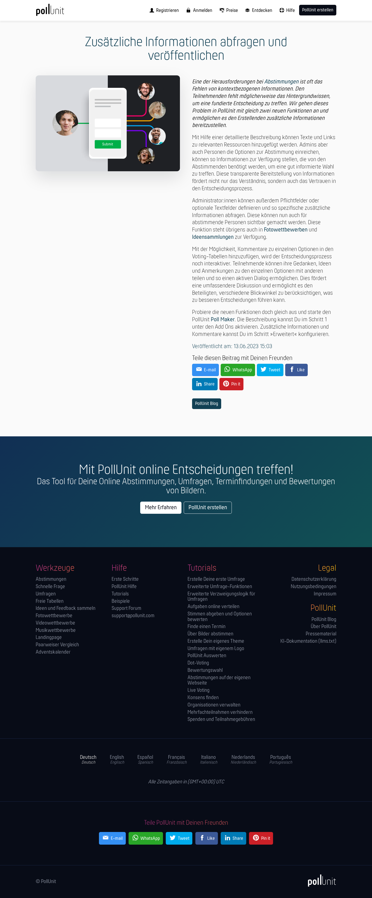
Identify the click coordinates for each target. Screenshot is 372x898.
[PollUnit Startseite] (58, 12)
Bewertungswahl (205, 670)
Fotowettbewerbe (54, 615)
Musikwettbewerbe (56, 630)
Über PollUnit (323, 626)
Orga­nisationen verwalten (214, 705)
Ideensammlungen (213, 237)
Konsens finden (203, 697)
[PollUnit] (319, 880)
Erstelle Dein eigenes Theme (216, 641)
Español (145, 760)
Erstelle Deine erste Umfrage (216, 579)
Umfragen (46, 594)
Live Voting (199, 690)
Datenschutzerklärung (314, 579)
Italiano (208, 760)
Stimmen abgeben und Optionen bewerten (220, 616)
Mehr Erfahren (161, 508)
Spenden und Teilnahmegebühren (221, 719)
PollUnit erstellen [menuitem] (317, 10)
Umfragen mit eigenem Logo (216, 648)
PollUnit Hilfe (124, 586)
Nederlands (243, 760)
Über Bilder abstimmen (210, 634)
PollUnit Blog (206, 403)
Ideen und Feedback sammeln (65, 608)
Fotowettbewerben (285, 230)
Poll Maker (223, 320)
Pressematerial (321, 634)
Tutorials (120, 594)
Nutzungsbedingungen (313, 586)
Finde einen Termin (206, 626)
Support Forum (126, 608)
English (117, 760)
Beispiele (121, 601)
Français (177, 760)
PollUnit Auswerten (207, 655)
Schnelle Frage (50, 586)
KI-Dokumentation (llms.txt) (308, 641)
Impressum (325, 594)
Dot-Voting (198, 663)
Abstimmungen (281, 82)
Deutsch (88, 760)
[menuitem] (163, 10)
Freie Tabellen (50, 601)
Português (280, 760)
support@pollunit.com (133, 615)
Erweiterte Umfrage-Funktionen (220, 586)
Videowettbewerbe (55, 623)
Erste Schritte (125, 579)
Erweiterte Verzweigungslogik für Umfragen (221, 596)
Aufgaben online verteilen (213, 606)
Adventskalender (53, 652)
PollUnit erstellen (208, 508)
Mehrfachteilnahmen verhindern (220, 712)
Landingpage (49, 637)
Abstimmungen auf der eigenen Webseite (219, 680)
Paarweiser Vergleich (57, 645)
